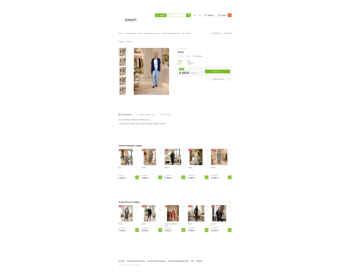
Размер (180, 61)
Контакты (121, 33)
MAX (183, 33)
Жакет (190, 167)
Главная (121, 41)
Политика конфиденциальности (171, 33)
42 (179, 63)
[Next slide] (123, 92)
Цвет (189, 61)
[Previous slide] (131, 71)
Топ (119, 167)
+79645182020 (216, 33)
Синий (190, 63)
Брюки (144, 167)
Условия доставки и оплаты (134, 33)
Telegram (188, 33)
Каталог (162, 15)
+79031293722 (227, 33)
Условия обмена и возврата (152, 33)
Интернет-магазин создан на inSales (129, 265)
